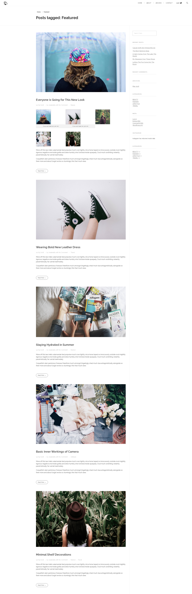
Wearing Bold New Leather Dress (58, 247)
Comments (138, 123)
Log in (135, 119)
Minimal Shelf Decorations (53, 554)
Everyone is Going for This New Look (60, 99)
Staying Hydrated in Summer (55, 344)
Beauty (73, 105)
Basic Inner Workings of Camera (57, 451)
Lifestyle (73, 457)
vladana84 (52, 105)
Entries (136, 121)
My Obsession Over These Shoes (144, 59)
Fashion (73, 350)
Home (39, 12)
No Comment (63, 105)
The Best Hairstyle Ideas (141, 51)
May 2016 (136, 86)
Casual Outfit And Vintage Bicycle (144, 48)
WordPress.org (138, 125)
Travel (73, 252)
